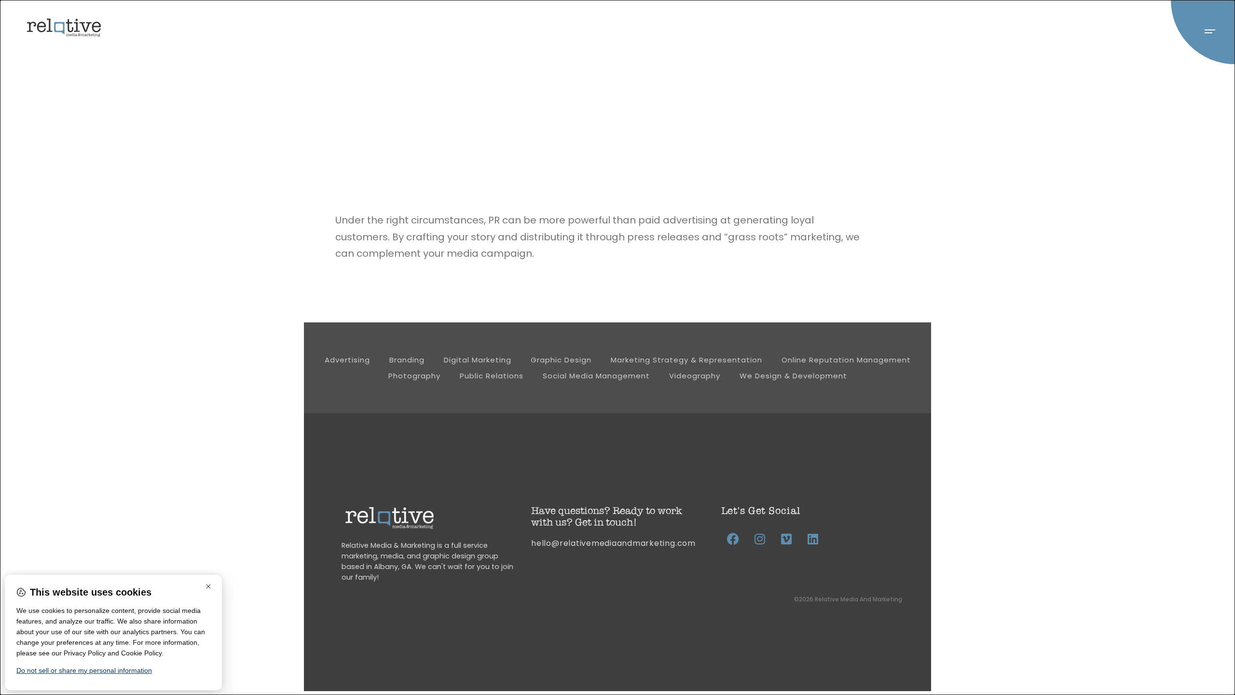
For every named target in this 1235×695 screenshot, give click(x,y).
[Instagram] (760, 539)
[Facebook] (733, 539)
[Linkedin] (813, 539)
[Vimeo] (786, 539)
